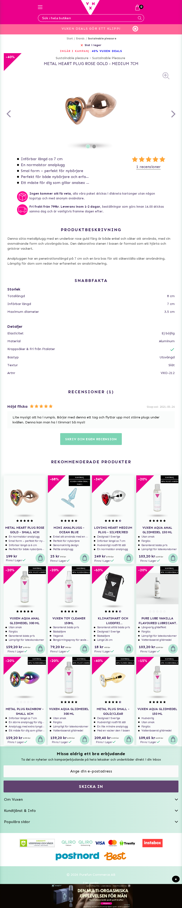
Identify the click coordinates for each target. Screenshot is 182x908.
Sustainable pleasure (102, 38)
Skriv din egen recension (91, 439)
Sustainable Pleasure (108, 58)
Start (70, 38)
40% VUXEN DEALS (107, 51)
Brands (80, 38)
